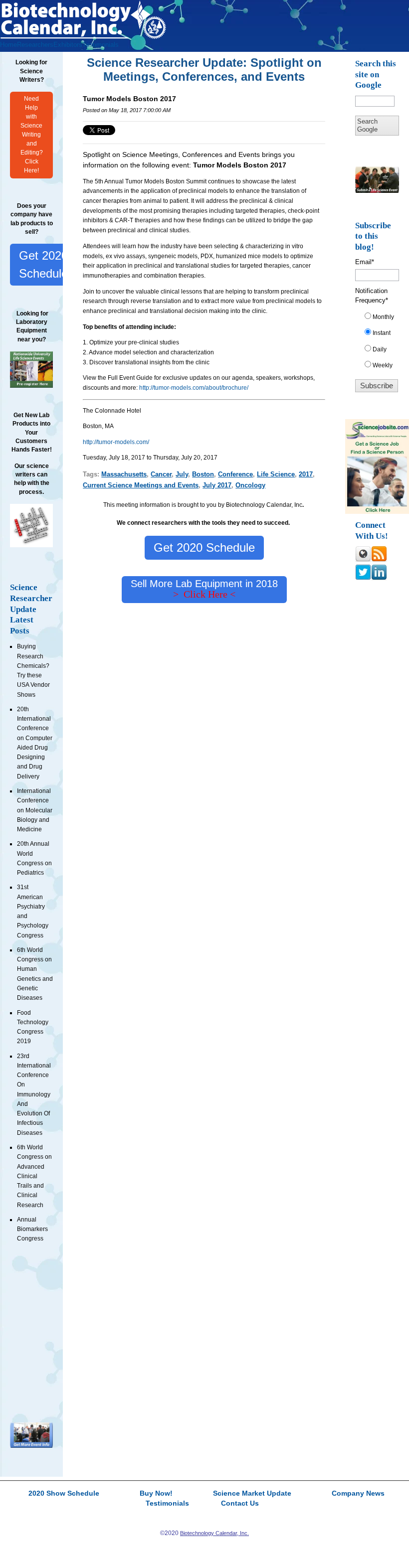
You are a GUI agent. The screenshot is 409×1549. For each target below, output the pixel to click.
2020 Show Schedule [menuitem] (63, 1494)
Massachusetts (124, 474)
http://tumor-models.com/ (116, 442)
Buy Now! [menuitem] (156, 1494)
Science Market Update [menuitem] (252, 1494)
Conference (235, 474)
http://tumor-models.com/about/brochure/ (193, 387)
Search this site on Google (375, 74)
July (182, 474)
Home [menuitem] (8, 44)
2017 (306, 474)
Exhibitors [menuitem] (67, 44)
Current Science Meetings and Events (141, 485)
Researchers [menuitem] (35, 44)
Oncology (250, 485)
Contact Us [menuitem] (240, 1504)
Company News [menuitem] (358, 1494)
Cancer (161, 474)
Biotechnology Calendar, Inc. (214, 1533)
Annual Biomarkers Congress (32, 1229)
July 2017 (217, 485)
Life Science (276, 474)
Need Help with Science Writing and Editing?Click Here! (31, 134)
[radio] (380, 319)
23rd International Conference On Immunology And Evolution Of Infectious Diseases (34, 1094)
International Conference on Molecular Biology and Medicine (34, 810)
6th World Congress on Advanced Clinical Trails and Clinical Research (34, 1176)
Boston (203, 474)
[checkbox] (380, 343)
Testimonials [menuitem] (100, 44)
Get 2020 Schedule (43, 264)
